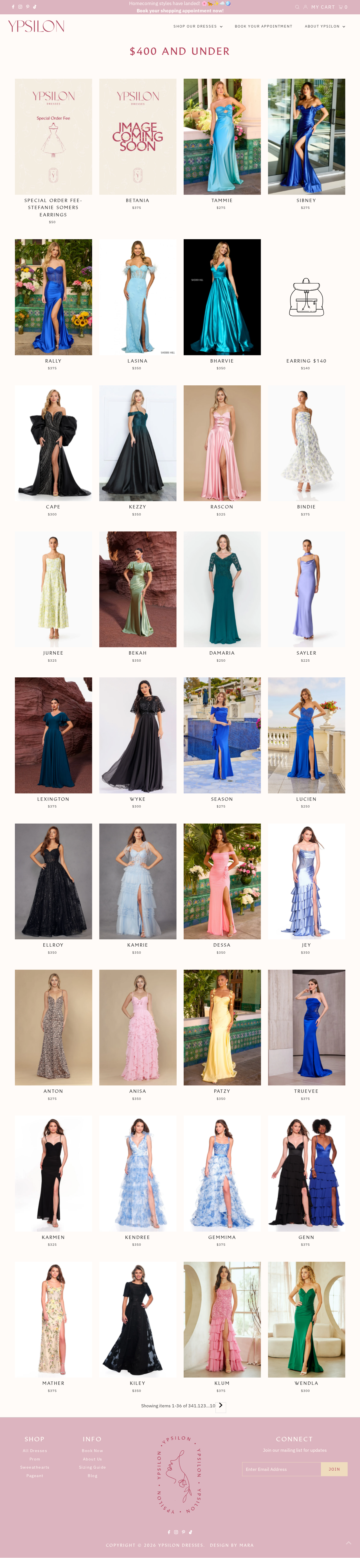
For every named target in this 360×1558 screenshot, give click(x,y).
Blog (92, 1475)
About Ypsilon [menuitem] (323, 26)
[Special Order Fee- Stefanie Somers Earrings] (53, 137)
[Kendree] (138, 1174)
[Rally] (53, 297)
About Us (92, 1459)
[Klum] (222, 1320)
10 (212, 1405)
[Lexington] (53, 735)
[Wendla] (306, 1320)
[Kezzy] (138, 443)
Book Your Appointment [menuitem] (263, 26)
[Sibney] (306, 137)
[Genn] (306, 1174)
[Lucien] (306, 735)
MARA (247, 1545)
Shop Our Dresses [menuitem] (196, 26)
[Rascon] (222, 443)
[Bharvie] (222, 297)
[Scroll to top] (348, 1546)
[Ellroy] (53, 882)
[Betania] (138, 137)
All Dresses (35, 1450)
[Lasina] (138, 297)
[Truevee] (306, 1028)
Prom (35, 1459)
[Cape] (53, 443)
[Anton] (53, 1028)
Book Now (92, 1450)
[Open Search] (297, 7)
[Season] (222, 735)
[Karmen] (53, 1174)
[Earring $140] (306, 297)
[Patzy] (222, 1028)
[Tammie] (222, 137)
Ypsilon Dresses (180, 1545)
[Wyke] (138, 735)
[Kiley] (138, 1320)
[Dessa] (222, 882)
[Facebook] (13, 7)
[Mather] (53, 1320)
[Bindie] (306, 443)
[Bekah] (138, 589)
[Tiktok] (35, 7)
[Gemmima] (222, 1174)
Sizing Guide (92, 1467)
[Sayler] (306, 589)
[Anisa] (138, 1028)
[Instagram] (20, 7)
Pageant (35, 1475)
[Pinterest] (28, 7)
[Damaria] (222, 589)
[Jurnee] (53, 589)
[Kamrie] (138, 882)
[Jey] (306, 882)
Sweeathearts (35, 1467)
